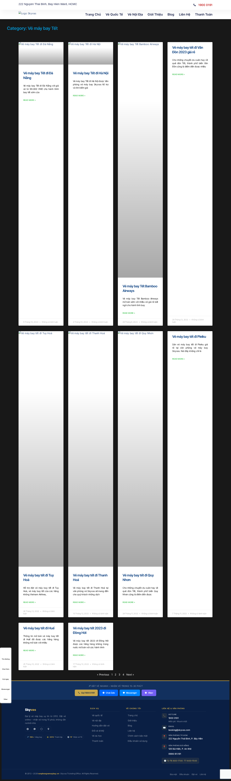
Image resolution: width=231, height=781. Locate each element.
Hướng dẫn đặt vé (101, 725)
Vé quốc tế (114, 14)
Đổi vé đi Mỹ (98, 730)
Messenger (131, 693)
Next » (130, 674)
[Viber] (41, 729)
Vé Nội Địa (135, 14)
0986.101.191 (174, 754)
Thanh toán (203, 14)
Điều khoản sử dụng (137, 741)
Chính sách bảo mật (137, 736)
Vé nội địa (96, 720)
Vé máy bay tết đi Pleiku (189, 337)
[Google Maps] (48, 729)
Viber (150, 693)
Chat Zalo (110, 693)
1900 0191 (173, 718)
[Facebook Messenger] (34, 729)
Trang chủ (133, 715)
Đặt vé (194, 774)
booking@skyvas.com (179, 730)
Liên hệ (184, 14)
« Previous (103, 674)
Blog (171, 14)
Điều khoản (184, 774)
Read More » (29, 100)
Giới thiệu (155, 14)
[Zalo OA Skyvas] (27, 729)
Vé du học (97, 736)
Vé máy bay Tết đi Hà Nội (90, 73)
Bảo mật (173, 774)
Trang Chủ (93, 14)
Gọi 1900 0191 (88, 693)
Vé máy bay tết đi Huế (38, 628)
